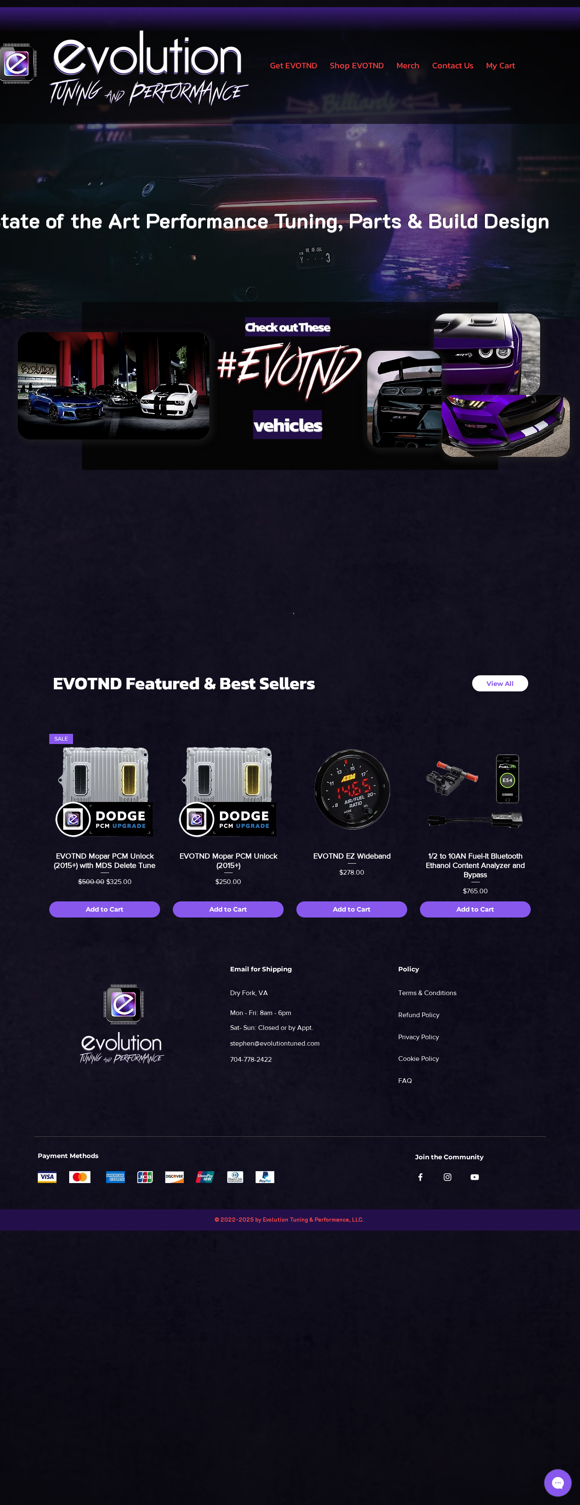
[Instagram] (447, 1177)
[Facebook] (420, 1177)
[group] (290, 825)
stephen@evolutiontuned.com (275, 1043)
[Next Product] (543, 789)
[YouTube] (475, 1177)
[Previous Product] (37, 789)
